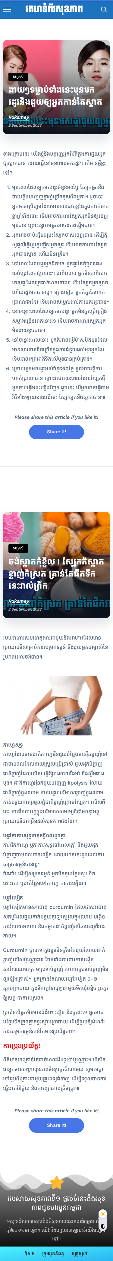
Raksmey (18, 117)
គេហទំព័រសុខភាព (54, 9)
